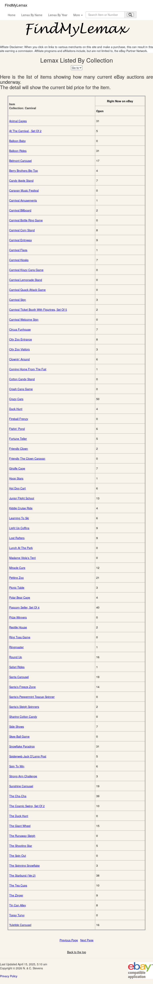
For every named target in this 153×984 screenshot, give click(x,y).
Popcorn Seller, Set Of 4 (24, 607)
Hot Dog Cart (17, 488)
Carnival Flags (18, 250)
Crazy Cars (16, 399)
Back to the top (76, 952)
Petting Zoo (16, 578)
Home (11, 15)
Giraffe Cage (17, 468)
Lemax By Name (31, 15)
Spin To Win (16, 766)
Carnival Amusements (23, 200)
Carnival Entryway (20, 240)
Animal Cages (18, 121)
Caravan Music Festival (24, 190)
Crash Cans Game (21, 389)
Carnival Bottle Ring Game (26, 220)
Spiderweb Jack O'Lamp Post (27, 756)
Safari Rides (17, 667)
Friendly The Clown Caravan (27, 458)
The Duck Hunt (18, 816)
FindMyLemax (16, 5)
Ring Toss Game (19, 637)
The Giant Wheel (19, 826)
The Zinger (16, 895)
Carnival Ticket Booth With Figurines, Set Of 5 (38, 310)
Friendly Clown (18, 449)
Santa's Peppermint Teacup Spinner (32, 697)
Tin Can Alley (17, 905)
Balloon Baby (17, 141)
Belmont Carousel (20, 161)
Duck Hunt (15, 409)
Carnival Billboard (20, 210)
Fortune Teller (18, 439)
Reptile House (18, 627)
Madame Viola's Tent (22, 558)
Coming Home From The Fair (27, 369)
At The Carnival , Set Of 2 (25, 131)
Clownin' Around (19, 359)
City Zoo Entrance (20, 339)
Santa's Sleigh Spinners (24, 707)
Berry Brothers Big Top (23, 171)
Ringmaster (16, 647)
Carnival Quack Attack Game (27, 290)
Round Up (15, 657)
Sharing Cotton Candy (23, 717)
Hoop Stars (16, 478)
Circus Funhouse (20, 329)
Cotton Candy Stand (22, 379)
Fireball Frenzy (18, 419)
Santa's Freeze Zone (22, 687)
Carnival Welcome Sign (23, 319)
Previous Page (69, 940)
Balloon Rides (17, 151)
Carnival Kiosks (18, 260)
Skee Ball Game (19, 736)
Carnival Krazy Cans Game (26, 270)
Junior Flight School (21, 498)
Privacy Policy (8, 976)
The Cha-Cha (17, 796)
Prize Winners (18, 617)
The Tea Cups (18, 885)
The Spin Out (17, 856)
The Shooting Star (20, 846)
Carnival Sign (17, 300)
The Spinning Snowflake (24, 865)
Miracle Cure (17, 568)
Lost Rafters (17, 538)
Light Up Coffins (19, 528)
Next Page (86, 940)
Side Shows (16, 726)
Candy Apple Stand (21, 180)
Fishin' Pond (17, 429)
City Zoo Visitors (19, 349)
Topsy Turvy (17, 915)
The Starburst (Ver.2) (22, 875)
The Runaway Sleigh (22, 836)
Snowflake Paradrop (22, 746)
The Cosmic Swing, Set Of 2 (27, 806)
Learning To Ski (19, 518)
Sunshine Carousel (21, 786)
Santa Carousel (19, 677)
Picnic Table (16, 587)
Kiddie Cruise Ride (20, 508)
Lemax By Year (57, 15)
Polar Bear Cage (19, 597)
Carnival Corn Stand (22, 230)
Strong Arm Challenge (23, 776)
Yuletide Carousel (20, 925)
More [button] (77, 15)
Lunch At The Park (21, 548)
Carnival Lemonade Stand (25, 280)
